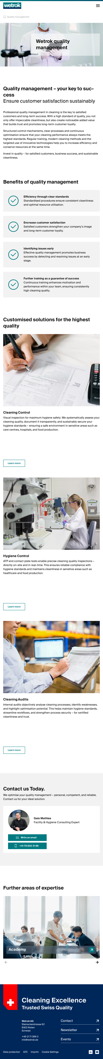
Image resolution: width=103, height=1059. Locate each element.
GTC (25, 1052)
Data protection (11, 1052)
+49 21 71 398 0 (30, 1036)
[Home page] (12, 5)
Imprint (35, 1052)
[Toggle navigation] (98, 6)
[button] (51, 927)
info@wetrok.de (30, 1039)
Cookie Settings (50, 1052)
